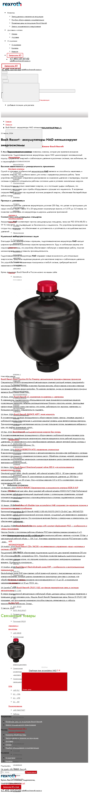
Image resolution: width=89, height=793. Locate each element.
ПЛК (10, 686)
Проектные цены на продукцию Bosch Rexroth (29, 23)
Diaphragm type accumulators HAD (43, 670)
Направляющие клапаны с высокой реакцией (19, 376)
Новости (15, 51)
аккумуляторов (40, 171)
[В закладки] (55, 635)
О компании (16, 45)
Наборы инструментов (18, 715)
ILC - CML (16, 694)
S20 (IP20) (17, 606)
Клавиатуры (17, 754)
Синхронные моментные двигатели (18, 671)
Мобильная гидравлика (17, 485)
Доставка (15, 37)
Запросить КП (15, 55)
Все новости (11, 376)
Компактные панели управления (17, 761)
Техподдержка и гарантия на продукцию (27, 16)
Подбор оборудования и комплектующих (28, 20)
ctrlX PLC (16, 571)
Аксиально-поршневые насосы (17, 279)
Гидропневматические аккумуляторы (21, 163)
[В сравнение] (20, 635)
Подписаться (31, 772)
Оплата (14, 34)
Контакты (15, 48)
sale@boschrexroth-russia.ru (20, 61)
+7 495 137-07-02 (19, 58)
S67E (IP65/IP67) (19, 610)
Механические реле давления (19, 234)
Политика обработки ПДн (16, 734)
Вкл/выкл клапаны (16, 169)
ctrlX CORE (17, 548)
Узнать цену (27, 689)
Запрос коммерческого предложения (26, 26)
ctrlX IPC (16, 739)
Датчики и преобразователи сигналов (15, 218)
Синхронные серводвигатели (19, 680)
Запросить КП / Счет (11, 787)
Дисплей (16, 750)
